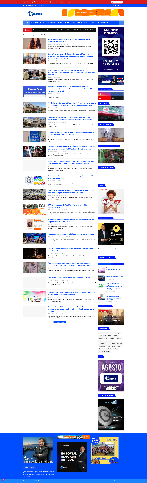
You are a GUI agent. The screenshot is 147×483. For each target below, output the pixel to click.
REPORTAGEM (117, 264)
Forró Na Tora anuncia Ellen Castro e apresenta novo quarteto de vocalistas (69, 40)
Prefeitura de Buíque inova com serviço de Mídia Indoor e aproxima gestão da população (71, 133)
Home (25, 5)
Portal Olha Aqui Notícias (117, 481)
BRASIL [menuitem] (60, 22)
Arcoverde (105, 333)
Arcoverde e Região (115, 333)
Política (115, 349)
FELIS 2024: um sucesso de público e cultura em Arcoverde (71, 234)
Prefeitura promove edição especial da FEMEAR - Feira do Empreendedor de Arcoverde (71, 220)
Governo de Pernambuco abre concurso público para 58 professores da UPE (70, 177)
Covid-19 (112, 338)
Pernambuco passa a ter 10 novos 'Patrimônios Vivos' (69, 278)
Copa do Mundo (103, 338)
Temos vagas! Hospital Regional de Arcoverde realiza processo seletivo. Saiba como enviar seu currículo (114, 286)
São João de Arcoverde (104, 351)
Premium (32, 481)
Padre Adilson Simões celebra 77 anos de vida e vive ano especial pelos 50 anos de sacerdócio (110, 319)
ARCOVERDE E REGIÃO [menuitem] (37, 22)
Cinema (115, 335)
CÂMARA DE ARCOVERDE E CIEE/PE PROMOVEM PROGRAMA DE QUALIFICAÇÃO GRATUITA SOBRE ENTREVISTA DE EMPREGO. (71, 119)
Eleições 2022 (102, 341)
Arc (100, 333)
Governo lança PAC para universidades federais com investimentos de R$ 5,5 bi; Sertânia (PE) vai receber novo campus (71, 309)
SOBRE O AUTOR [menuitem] (89, 22)
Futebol (110, 341)
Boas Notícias (102, 335)
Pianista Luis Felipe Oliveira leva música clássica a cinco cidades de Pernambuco (70, 250)
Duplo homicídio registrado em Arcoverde (114, 277)
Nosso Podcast (32, 5)
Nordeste (119, 343)
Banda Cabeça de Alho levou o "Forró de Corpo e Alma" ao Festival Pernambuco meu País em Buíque (67, 30)
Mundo (113, 343)
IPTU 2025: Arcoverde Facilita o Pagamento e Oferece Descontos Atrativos (69, 206)
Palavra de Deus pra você (114, 346)
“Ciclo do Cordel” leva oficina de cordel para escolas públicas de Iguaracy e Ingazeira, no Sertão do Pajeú (69, 264)
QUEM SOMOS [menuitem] (76, 22)
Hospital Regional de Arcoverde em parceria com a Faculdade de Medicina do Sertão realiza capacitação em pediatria (71, 72)
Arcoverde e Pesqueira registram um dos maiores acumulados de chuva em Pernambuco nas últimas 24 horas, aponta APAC (70, 89)
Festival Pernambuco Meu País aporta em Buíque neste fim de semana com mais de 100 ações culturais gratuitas (71, 148)
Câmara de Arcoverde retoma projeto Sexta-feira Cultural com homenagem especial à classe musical (71, 191)
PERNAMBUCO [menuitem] (51, 22)
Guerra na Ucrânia (103, 343)
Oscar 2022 (102, 346)
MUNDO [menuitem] (67, 22)
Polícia (109, 349)
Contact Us (41, 5)
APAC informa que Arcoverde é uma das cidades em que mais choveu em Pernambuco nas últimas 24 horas (71, 162)
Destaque (119, 338)
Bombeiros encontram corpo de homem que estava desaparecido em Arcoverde (114, 297)
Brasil (109, 335)
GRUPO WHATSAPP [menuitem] (102, 22)
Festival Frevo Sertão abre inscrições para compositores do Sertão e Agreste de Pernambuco (72, 293)
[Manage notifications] (3, 479)
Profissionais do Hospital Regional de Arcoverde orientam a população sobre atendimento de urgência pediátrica (72, 104)
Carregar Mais (60, 322)
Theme (46, 481)
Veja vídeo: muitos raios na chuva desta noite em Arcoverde (114, 269)
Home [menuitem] (26, 22)
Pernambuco (102, 349)
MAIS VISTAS (104, 264)
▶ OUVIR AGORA (117, 2)
